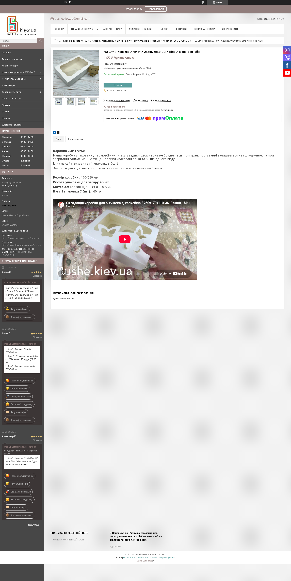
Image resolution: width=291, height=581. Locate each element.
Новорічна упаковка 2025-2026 (18, 72)
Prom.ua (162, 554)
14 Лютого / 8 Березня (14, 78)
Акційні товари (10, 65)
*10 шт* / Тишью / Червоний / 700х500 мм (20, 368)
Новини (6, 118)
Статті (5, 111)
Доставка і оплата (12, 124)
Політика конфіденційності (162, 557)
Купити (118, 84)
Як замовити (230, 29)
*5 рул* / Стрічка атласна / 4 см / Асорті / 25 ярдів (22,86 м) (22, 289)
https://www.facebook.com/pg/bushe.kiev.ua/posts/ (22, 245)
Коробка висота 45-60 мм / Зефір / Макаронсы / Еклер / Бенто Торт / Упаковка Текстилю (111, 40)
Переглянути (156, 9)
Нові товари (8, 85)
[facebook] (54, 133)
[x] (58, 133)
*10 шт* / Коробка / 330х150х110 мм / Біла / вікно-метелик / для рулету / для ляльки (22, 461)
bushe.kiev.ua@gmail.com (15, 215)
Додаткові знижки (140, 29)
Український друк (11, 91)
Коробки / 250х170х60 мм (177, 40)
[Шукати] (40, 40)
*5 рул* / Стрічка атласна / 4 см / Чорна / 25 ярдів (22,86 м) (22, 296)
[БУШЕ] (22, 24)
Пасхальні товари (11, 98)
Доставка (116, 546)
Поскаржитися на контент (135, 557)
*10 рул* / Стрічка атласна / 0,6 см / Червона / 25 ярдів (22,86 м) (22, 359)
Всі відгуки (33, 524)
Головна (6, 52)
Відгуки (6, 105)
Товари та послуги (12, 59)
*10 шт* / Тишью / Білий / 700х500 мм (18, 351)
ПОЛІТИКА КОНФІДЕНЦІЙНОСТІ (68, 539)
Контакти (181, 29)
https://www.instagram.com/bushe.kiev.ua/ (22, 238)
